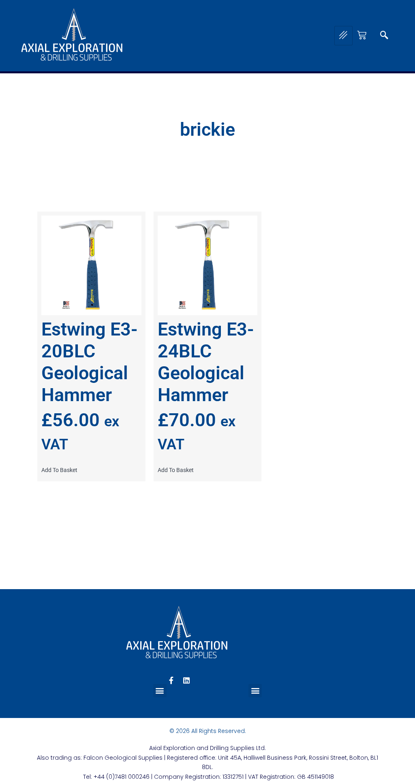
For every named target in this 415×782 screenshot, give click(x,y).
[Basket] (361, 35)
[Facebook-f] (171, 680)
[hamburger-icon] (343, 35)
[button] (384, 36)
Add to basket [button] (59, 470)
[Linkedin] (186, 680)
